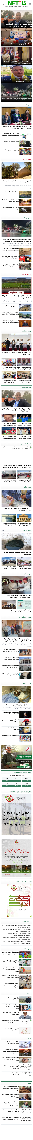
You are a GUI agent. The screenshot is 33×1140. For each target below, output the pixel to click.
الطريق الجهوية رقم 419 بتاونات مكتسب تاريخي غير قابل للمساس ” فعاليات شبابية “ (11, 135)
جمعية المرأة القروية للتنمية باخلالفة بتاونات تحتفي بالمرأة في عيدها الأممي (9, 482)
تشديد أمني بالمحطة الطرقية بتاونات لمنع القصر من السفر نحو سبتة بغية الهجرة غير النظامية (17, 240)
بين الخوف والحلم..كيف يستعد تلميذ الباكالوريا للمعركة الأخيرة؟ (10, 976)
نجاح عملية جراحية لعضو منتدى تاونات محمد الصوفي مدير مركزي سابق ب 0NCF (10, 1059)
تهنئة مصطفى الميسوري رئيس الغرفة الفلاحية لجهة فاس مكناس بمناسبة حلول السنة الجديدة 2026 (11, 1051)
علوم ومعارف (27, 573)
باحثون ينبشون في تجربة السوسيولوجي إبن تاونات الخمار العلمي (24, 612)
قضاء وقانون (27, 487)
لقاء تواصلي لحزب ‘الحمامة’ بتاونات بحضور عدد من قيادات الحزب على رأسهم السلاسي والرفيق (16, 930)
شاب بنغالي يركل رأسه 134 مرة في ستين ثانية (10, 721)
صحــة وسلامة (26, 530)
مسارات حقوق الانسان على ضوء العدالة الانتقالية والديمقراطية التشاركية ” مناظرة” (16, 127)
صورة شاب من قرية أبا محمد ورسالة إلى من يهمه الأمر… (10, 200)
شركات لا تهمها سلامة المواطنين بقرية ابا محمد (11, 208)
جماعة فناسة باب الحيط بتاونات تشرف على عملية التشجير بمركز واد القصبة (10, 313)
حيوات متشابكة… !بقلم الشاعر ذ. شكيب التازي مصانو (11, 998)
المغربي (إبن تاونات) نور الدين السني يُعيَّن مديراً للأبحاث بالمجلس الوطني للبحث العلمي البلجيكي (9, 426)
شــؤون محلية (26, 274)
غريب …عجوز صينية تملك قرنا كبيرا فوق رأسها (11, 728)
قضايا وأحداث (27, 217)
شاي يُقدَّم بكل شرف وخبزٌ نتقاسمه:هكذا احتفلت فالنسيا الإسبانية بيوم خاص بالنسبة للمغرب (17, 934)
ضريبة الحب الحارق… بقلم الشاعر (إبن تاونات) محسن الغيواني (10, 1021)
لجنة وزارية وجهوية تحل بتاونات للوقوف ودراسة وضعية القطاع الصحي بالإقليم (25, 569)
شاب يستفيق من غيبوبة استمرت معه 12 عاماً (18, 705)
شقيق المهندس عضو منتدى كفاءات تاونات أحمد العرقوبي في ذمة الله (10, 1118)
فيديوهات (28, 105)
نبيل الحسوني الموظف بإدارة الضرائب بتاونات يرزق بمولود (12, 1043)
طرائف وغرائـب (26, 683)
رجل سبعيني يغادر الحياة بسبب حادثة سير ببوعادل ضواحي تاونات (10, 257)
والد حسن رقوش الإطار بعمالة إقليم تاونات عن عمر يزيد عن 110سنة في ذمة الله (10, 1096)
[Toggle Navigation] (30, 4)
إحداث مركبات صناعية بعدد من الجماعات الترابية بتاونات (12, 150)
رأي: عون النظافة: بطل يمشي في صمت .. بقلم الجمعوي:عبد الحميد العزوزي (11, 969)
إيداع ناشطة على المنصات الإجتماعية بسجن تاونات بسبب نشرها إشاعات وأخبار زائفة (9, 525)
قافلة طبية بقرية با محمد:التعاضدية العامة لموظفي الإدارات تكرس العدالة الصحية (10, 569)
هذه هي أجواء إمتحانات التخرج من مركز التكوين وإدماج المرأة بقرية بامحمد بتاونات (9, 382)
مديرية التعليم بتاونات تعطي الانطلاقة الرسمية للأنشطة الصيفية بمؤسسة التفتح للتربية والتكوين (9, 369)
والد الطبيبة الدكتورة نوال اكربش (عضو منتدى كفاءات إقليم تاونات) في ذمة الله (11, 1088)
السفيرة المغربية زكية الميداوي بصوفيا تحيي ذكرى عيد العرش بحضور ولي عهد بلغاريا (25, 439)
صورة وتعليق (27, 159)
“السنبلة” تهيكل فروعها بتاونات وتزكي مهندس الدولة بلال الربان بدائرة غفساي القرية (16, 938)
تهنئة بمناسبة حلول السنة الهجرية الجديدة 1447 (11, 1074)
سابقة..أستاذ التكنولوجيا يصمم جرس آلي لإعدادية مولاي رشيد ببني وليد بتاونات (10, 674)
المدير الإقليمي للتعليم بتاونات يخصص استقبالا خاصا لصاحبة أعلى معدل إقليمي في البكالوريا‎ (17, 640)
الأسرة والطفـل (26, 444)
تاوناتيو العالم (26, 387)
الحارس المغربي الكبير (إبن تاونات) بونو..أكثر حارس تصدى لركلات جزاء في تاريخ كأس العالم (9, 439)
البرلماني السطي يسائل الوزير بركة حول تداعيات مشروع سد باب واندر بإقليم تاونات (11, 322)
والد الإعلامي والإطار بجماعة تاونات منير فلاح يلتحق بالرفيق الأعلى (11, 1111)
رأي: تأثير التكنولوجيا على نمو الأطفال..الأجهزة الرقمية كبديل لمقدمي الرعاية (11, 985)
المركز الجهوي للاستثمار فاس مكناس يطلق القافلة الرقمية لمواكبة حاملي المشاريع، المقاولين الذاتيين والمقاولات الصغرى (11, 660)
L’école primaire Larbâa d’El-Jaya (11, 192)
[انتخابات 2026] (17, 757)
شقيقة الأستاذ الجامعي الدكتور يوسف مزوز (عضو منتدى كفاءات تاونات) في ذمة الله (11, 1103)
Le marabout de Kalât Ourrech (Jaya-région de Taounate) (17, 182)
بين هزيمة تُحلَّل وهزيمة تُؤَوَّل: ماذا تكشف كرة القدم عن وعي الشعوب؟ (10, 953)
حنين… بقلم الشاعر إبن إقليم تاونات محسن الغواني (10, 1013)
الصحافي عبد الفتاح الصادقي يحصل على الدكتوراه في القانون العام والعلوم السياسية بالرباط (9, 612)
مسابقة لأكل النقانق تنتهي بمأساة (10, 735)
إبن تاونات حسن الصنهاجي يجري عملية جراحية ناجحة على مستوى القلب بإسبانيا (11, 1066)
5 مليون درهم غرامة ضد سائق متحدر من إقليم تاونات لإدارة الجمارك (17, 509)
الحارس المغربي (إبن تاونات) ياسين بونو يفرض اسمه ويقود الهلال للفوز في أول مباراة (24, 426)
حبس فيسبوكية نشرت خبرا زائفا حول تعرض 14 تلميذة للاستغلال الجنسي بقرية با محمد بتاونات (24, 525)
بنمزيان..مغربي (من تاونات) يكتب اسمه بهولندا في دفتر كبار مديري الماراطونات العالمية (16, 410)
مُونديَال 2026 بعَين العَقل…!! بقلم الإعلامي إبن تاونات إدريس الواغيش (10, 961)
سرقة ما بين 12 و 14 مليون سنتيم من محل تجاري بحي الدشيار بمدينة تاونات (11, 265)
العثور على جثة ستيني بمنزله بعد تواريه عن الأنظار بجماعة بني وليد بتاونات (11, 250)
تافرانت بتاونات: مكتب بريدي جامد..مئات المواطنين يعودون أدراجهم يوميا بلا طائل (12, 306)
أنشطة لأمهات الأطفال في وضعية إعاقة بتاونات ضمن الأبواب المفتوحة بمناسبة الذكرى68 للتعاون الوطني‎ (17, 467)
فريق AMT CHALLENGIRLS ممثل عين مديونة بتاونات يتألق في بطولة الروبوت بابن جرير (10, 651)
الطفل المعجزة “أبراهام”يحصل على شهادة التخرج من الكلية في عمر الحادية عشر (11, 713)
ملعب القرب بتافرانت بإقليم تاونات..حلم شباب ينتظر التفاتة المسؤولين (16, 297)
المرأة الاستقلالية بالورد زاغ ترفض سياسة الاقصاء (11, 142)
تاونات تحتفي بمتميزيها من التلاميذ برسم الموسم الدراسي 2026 (16, 353)
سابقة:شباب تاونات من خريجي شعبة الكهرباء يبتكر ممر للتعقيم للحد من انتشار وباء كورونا (10, 667)
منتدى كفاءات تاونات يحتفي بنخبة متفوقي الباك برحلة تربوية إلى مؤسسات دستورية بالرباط (24, 369)
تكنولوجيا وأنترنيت (25, 617)
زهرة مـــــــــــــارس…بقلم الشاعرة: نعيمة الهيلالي (11, 1029)
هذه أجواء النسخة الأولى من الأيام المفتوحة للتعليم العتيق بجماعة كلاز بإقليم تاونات (18, 596)
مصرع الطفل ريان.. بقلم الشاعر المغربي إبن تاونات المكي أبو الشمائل (11, 1006)
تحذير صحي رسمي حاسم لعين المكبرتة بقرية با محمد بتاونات (17, 553)
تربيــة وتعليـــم (26, 331)
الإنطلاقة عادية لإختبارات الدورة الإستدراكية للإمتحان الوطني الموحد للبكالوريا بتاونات (24, 382)
